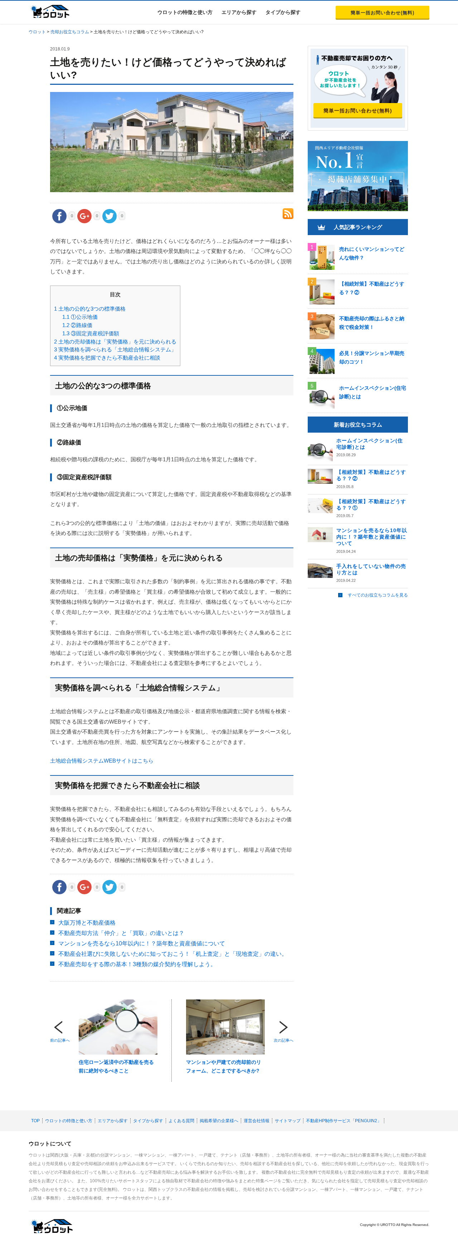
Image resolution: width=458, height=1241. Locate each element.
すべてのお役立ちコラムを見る (378, 595)
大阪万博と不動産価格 (87, 923)
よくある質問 (181, 1120)
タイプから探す (283, 12)
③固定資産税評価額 (90, 333)
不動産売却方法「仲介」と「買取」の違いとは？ (121, 933)
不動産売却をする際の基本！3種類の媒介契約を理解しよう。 (137, 964)
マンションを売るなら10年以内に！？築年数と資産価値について (141, 943)
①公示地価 (80, 317)
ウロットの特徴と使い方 (185, 12)
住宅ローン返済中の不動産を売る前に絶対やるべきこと (116, 1066)
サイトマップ (288, 1120)
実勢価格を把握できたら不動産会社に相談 (107, 358)
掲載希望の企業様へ (219, 1120)
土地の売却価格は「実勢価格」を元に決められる (115, 342)
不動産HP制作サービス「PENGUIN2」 (343, 1120)
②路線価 (77, 325)
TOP (35, 1120)
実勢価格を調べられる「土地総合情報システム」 (115, 349)
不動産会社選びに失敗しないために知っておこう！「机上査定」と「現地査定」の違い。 (172, 954)
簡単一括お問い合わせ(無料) (382, 12)
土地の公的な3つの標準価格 (90, 309)
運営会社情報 (256, 1120)
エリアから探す (239, 12)
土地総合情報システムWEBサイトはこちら (102, 761)
